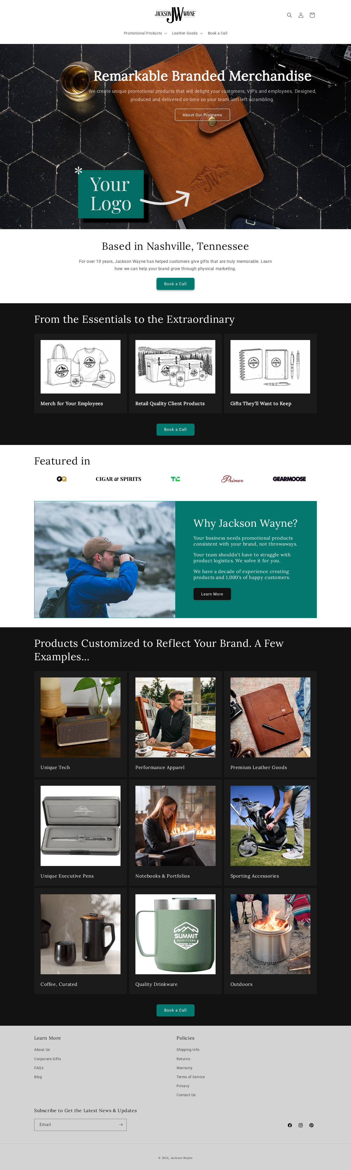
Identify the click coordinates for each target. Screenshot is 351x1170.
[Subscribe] (120, 1125)
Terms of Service (191, 1077)
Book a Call (175, 284)
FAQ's (39, 1068)
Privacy (183, 1086)
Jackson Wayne (181, 1158)
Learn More (212, 594)
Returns (183, 1059)
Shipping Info (188, 1050)
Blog (38, 1077)
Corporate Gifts (47, 1059)
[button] (145, 33)
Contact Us (186, 1095)
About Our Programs (202, 115)
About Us (42, 1050)
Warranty (185, 1068)
